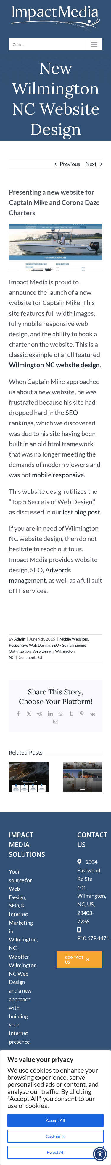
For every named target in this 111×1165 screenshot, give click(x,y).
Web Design (43, 651)
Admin (19, 639)
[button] (13, 777)
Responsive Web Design (29, 645)
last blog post (81, 512)
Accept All (55, 1120)
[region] (55, 1107)
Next (91, 164)
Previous (70, 164)
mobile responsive (58, 475)
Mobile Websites (73, 639)
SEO (71, 412)
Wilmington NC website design (54, 365)
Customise (55, 1136)
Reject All (56, 1152)
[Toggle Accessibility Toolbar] (100, 1154)
